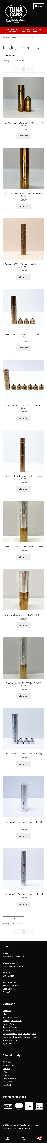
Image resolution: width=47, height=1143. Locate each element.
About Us (7, 1010)
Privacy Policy (9, 1024)
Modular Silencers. (19, 37)
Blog (5, 1014)
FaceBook (7, 1085)
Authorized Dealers (11, 1017)
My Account (8, 1043)
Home (8, 37)
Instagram (7, 1081)
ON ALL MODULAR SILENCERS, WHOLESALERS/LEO (23, 30)
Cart (36, 1136)
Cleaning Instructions (12, 1020)
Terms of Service (10, 1027)
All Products (8, 1062)
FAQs (5, 1072)
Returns (6, 1068)
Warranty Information (12, 1030)
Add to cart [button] (24, 135)
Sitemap (6, 1075)
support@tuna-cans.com (13, 956)
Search (23, 1138)
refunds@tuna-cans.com (13, 966)
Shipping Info (9, 1065)
